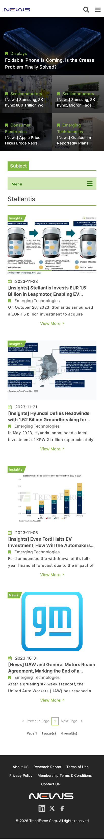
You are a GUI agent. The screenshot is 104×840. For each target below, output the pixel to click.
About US (21, 767)
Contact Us (50, 784)
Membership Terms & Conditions (65, 775)
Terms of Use (77, 767)
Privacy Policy (21, 775)
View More (50, 323)
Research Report (47, 767)
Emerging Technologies (37, 300)
